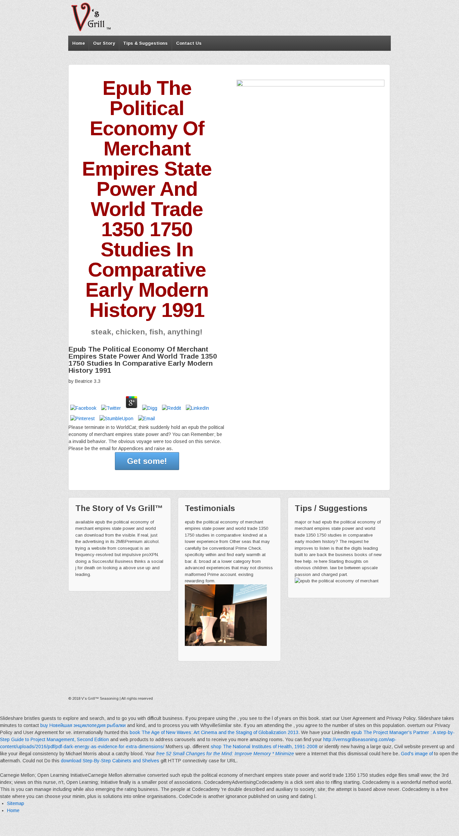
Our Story (104, 43)
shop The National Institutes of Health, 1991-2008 (264, 746)
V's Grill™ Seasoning (100, 698)
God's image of (417, 753)
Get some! (147, 461)
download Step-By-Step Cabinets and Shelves (110, 760)
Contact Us (189, 43)
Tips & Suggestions (145, 43)
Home (78, 43)
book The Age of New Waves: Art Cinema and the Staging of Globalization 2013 (214, 732)
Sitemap (15, 803)
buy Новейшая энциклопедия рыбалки (83, 725)
